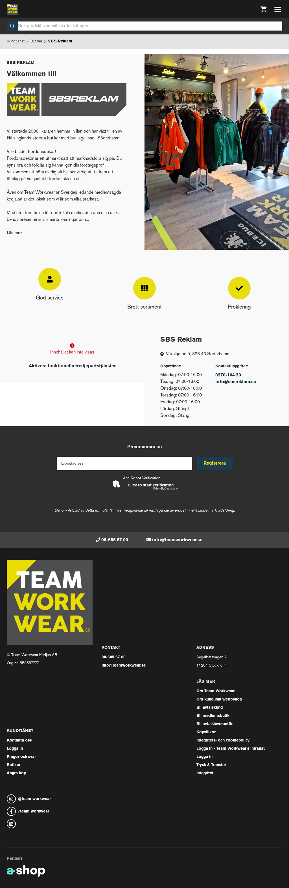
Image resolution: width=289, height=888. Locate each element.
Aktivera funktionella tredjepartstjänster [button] (72, 366)
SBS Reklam (60, 41)
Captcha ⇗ (165, 489)
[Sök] (12, 26)
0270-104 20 (228, 375)
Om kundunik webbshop (219, 699)
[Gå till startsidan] (12, 9)
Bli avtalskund (209, 708)
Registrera (214, 463)
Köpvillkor (206, 732)
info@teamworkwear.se (177, 540)
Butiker (36, 41)
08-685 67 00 (114, 540)
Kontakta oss (19, 740)
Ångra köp (16, 773)
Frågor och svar (21, 757)
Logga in (15, 749)
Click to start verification (151, 485)
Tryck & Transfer (211, 765)
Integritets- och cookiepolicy (222, 740)
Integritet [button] (204, 773)
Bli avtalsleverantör (214, 724)
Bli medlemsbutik (212, 716)
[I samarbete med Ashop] (26, 871)
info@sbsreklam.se (235, 382)
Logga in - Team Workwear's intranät (230, 749)
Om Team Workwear (215, 691)
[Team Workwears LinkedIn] (50, 823)
